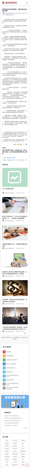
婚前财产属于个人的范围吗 (11, 425)
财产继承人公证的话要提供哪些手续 (13, 418)
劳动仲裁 (15, 456)
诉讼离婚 (23, 454)
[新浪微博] (21, 144)
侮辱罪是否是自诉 (11, 157)
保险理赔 (23, 440)
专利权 (23, 462)
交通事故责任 (23, 451)
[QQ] (26, 144)
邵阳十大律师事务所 (11, 364)
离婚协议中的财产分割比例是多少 (13, 420)
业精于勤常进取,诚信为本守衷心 (12, 376)
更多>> (25, 333)
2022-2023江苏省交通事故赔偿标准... (12, 388)
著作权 (7, 464)
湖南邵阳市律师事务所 (11, 360)
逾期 (23, 443)
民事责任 (7, 454)
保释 (7, 440)
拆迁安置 (15, 448)
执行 (23, 448)
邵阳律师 (8, 352)
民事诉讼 (7, 443)
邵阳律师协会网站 (10, 368)
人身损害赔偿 (7, 456)
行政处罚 (16, 451)
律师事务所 (17, 337)
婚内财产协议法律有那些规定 (12, 416)
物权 (23, 459)
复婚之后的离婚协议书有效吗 (12, 423)
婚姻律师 (15, 459)
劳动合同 (15, 443)
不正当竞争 (15, 440)
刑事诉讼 (7, 459)
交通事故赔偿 (15, 464)
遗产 (23, 445)
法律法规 (7, 448)
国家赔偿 (15, 445)
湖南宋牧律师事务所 (10, 13)
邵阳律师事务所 (10, 356)
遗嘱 (7, 462)
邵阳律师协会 (9, 372)
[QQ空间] (23, 144)
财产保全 (15, 462)
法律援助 (23, 456)
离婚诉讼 (7, 451)
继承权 (23, 464)
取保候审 (7, 445)
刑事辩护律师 (15, 454)
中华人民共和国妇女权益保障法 (12, 384)
